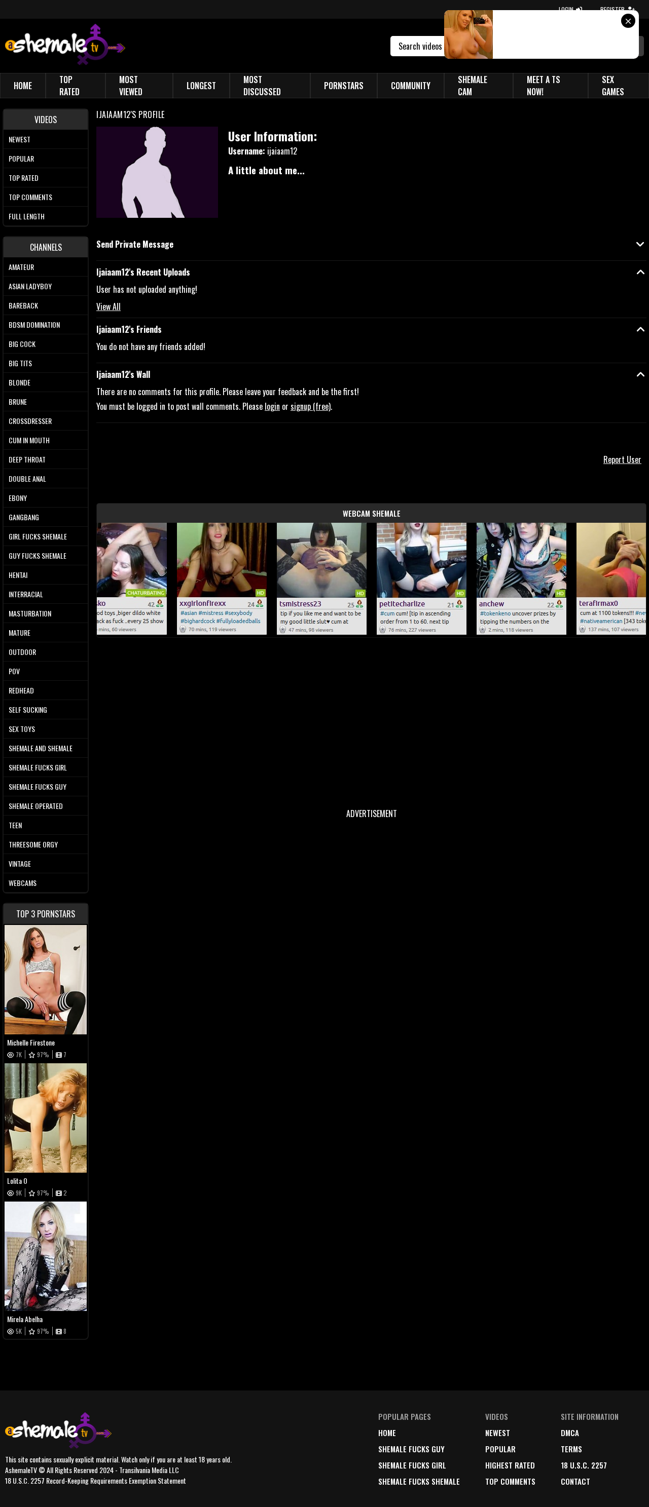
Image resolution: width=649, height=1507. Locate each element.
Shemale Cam (472, 85)
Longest (201, 86)
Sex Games (613, 85)
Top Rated (69, 85)
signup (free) (311, 406)
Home (23, 86)
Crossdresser (30, 420)
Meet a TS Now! (543, 85)
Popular (21, 158)
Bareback (23, 305)
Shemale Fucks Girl (38, 767)
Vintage (20, 863)
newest (497, 1432)
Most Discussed (262, 85)
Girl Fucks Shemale (38, 536)
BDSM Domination (34, 324)
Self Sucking (28, 709)
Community (410, 86)
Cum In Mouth (29, 440)
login (272, 406)
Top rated (24, 177)
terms (571, 1448)
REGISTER (612, 9)
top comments (510, 1481)
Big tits (20, 363)
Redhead (21, 690)
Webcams (23, 882)
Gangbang (24, 517)
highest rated (510, 1465)
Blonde (19, 382)
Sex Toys (22, 728)
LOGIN (566, 9)
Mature (19, 632)
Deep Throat (27, 459)
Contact (575, 1481)
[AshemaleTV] (65, 46)
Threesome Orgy (33, 844)
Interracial (26, 594)
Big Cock (22, 343)
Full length (27, 216)
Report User (622, 459)
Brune (18, 401)
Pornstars (344, 86)
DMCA (570, 1432)
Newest (19, 139)
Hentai (18, 574)
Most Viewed (130, 85)
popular (500, 1448)
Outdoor (22, 651)
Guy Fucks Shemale (37, 555)
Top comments (30, 196)
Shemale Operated (36, 805)
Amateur (21, 266)
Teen (15, 825)
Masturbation (30, 613)
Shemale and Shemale (41, 748)
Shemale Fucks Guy (37, 786)
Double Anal (27, 478)
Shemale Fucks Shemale (419, 1481)
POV (14, 671)
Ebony (18, 497)
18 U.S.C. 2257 (584, 1465)
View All (108, 306)
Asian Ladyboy (30, 286)
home (387, 1432)
